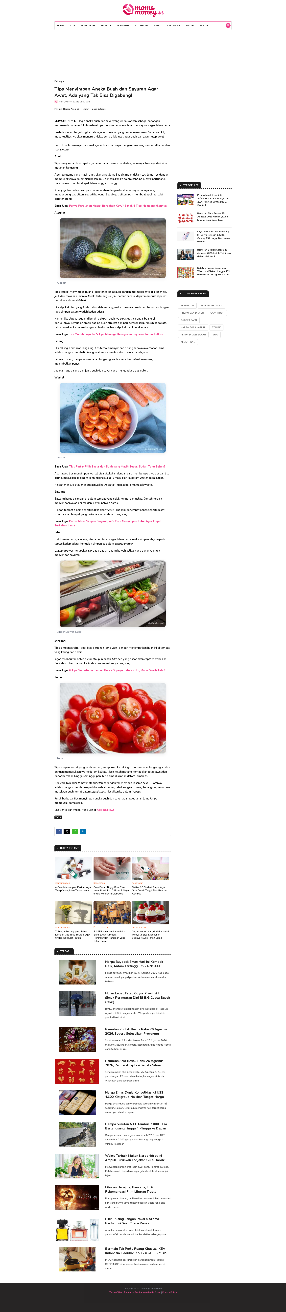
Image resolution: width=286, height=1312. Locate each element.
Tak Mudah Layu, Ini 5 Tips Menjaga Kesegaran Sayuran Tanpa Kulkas (116, 334)
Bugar (190, 25)
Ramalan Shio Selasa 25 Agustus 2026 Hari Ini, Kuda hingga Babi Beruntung (212, 217)
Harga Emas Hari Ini (193, 327)
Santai (203, 25)
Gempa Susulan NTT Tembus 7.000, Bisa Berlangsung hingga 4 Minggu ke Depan (136, 1126)
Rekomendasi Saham (193, 334)
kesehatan (187, 305)
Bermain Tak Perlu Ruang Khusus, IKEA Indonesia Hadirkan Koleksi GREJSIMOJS (136, 1250)
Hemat (158, 25)
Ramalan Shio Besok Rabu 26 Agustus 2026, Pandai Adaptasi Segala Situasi (134, 1063)
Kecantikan (188, 342)
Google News (105, 810)
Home (60, 25)
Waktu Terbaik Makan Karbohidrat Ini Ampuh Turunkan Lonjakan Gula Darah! (135, 1157)
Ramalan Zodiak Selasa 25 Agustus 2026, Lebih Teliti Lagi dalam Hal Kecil (214, 253)
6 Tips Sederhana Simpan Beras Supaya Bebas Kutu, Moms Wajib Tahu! (117, 670)
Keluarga (173, 25)
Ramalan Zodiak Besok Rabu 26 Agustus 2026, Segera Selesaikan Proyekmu (136, 1031)
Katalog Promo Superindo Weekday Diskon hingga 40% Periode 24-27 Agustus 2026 (214, 271)
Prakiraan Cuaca (211, 305)
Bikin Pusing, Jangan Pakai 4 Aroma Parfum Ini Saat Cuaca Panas (132, 1221)
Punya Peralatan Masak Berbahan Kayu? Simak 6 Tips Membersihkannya (118, 206)
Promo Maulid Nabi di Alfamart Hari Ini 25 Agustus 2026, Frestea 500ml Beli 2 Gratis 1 (213, 200)
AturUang (141, 25)
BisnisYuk (123, 25)
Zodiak (216, 327)
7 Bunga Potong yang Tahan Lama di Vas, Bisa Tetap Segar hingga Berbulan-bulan (72, 935)
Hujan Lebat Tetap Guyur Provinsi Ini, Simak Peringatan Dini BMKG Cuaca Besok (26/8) (137, 997)
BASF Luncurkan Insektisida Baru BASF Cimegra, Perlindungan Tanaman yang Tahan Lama (109, 936)
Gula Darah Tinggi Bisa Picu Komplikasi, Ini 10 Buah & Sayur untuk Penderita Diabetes (112, 890)
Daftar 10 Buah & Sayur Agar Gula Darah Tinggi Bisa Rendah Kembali (149, 890)
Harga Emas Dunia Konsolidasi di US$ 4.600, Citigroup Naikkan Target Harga (134, 1094)
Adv (72, 25)
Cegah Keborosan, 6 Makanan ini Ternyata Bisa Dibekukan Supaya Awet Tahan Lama (150, 935)
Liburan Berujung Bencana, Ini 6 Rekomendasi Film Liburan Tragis (130, 1189)
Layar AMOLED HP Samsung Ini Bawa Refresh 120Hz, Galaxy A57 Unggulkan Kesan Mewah (214, 236)
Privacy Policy (169, 1292)
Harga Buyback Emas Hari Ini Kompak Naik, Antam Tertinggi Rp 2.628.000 (134, 964)
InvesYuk (106, 25)
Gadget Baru (189, 320)
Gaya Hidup (217, 312)
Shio (215, 334)
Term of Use (115, 1292)
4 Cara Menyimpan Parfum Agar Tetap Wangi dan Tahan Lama (73, 889)
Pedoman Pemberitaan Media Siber (142, 1292)
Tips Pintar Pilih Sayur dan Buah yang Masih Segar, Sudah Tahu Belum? (117, 467)
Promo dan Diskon (192, 312)
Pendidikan (88, 25)
